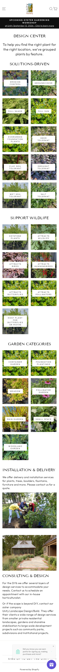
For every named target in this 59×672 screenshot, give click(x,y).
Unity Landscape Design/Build (20, 611)
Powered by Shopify (29, 669)
